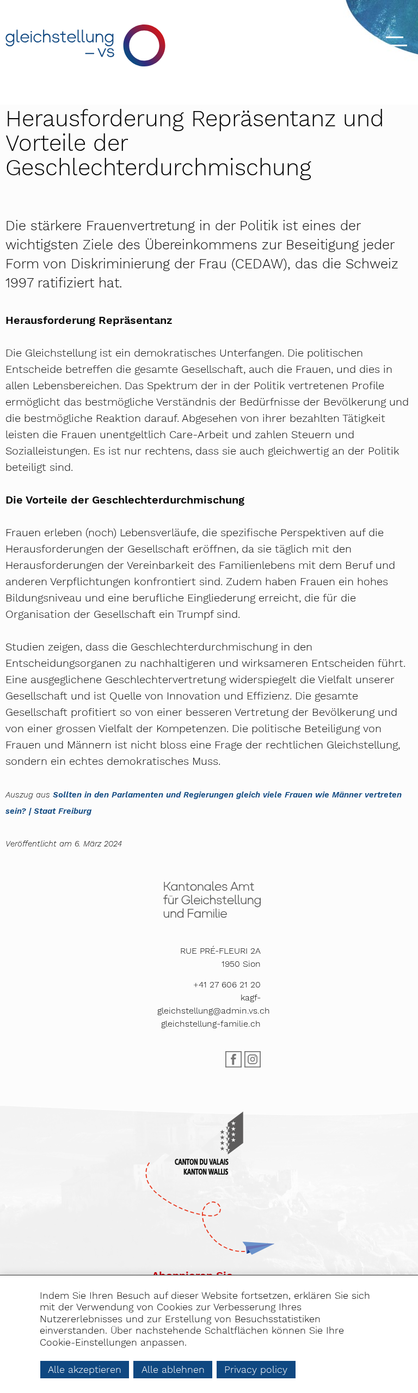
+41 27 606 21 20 (227, 984)
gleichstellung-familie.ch (211, 1023)
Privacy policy (255, 1369)
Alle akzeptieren (84, 1369)
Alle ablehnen (173, 1369)
